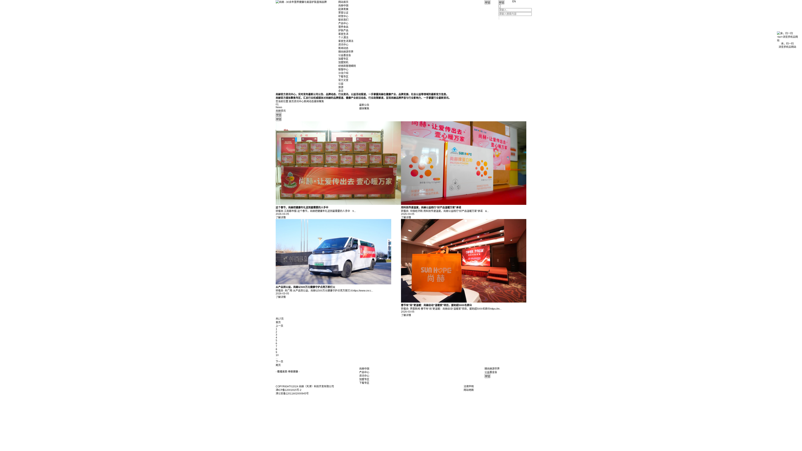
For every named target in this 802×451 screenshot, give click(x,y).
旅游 (340, 87)
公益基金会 (344, 55)
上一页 (279, 325)
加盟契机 (343, 62)
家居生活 (343, 34)
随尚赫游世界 (345, 51)
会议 (340, 90)
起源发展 (343, 9)
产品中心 (343, 23)
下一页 (279, 361)
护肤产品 (343, 30)
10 (277, 355)
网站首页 (343, 2)
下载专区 (343, 76)
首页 (291, 101)
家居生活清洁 (345, 41)
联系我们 (343, 19)
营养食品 (343, 26)
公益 (340, 83)
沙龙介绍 (343, 73)
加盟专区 (343, 58)
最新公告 (364, 105)
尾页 (278, 365)
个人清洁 (343, 37)
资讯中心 (343, 44)
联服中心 (343, 69)
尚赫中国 (343, 5)
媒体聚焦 (364, 108)
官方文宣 (343, 80)
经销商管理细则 (347, 66)
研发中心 (343, 16)
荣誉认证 (343, 12)
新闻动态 (343, 48)
